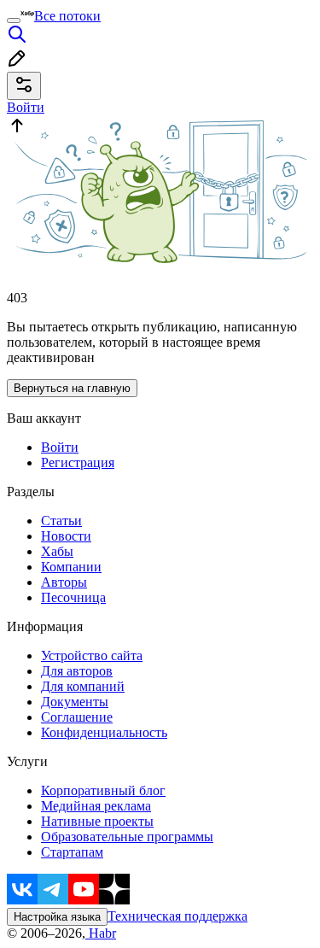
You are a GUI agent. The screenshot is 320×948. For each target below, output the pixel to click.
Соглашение (77, 717)
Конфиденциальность (104, 732)
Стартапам (72, 852)
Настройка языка (57, 916)
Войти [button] (25, 107)
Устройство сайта (92, 655)
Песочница (73, 597)
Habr (100, 933)
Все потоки (67, 16)
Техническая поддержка (177, 916)
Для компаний (83, 686)
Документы (74, 701)
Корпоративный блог (103, 790)
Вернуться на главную (72, 388)
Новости (66, 536)
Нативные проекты (97, 821)
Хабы (57, 551)
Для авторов (77, 671)
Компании (71, 566)
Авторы (64, 582)
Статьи (61, 520)
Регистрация (77, 462)
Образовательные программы (127, 836)
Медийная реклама (96, 806)
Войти (60, 447)
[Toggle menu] (13, 20)
